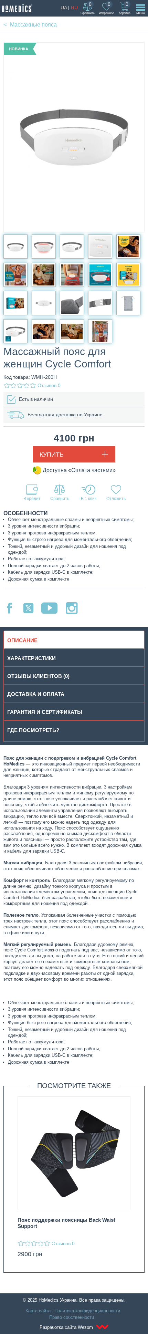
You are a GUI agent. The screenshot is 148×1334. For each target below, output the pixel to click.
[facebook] (9, 608)
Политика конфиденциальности (87, 1310)
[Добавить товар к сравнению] (59, 492)
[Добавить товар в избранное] (116, 492)
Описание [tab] (22, 640)
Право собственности (71, 1317)
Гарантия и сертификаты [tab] (44, 712)
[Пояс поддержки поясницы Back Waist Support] (74, 1153)
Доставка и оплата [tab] (35, 694)
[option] (74, 1179)
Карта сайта (38, 1310)
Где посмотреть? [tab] (33, 730)
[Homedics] (17, 8)
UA (64, 7)
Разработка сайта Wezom (67, 1327)
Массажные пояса (33, 25)
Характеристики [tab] (31, 658)
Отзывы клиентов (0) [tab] (38, 676)
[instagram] (71, 608)
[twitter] (28, 608)
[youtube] (49, 608)
